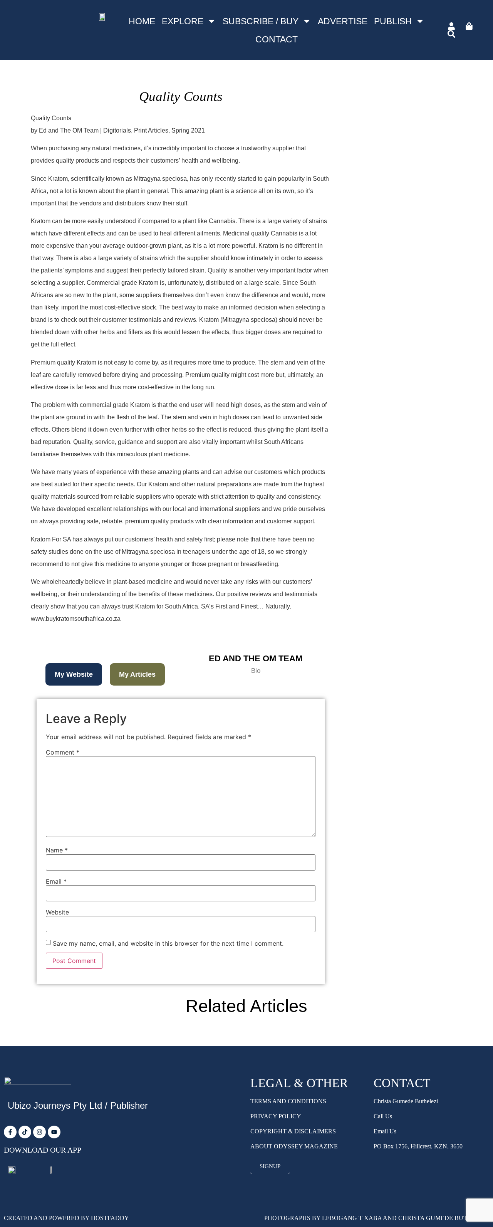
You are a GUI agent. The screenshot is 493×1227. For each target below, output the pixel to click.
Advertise (342, 21)
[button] (73, 674)
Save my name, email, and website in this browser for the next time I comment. (168, 943)
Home (142, 21)
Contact (276, 39)
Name (57, 850)
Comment (62, 752)
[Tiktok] (24, 1132)
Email (56, 881)
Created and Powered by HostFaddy (66, 1218)
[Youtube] (54, 1132)
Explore (182, 21)
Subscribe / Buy (260, 21)
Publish (393, 21)
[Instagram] (39, 1132)
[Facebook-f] (10, 1132)
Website (57, 912)
